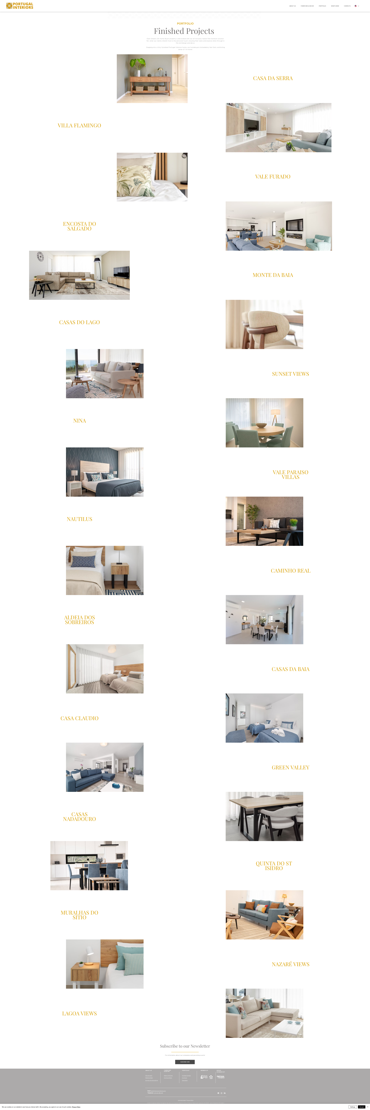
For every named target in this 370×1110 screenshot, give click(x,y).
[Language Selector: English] (356, 6)
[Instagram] (221, 1093)
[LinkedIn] (225, 1093)
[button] (294, 6)
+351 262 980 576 (158, 1093)
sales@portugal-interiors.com (158, 1090)
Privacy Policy (190, 1100)
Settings (352, 1107)
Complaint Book (182, 1100)
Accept (362, 1107)
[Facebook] (218, 1093)
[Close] (368, 1106)
